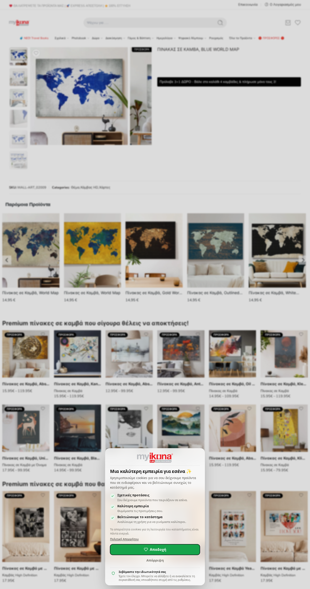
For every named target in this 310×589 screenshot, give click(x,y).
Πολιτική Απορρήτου (124, 539)
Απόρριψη (155, 560)
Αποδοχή (158, 549)
